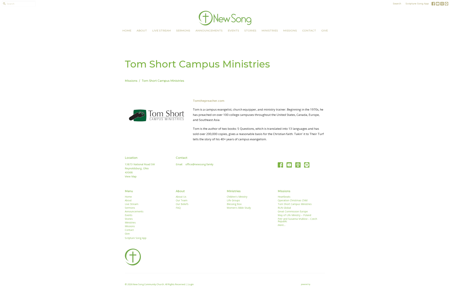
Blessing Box (234, 204)
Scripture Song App (417, 3)
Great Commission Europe (293, 211)
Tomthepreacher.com (208, 101)
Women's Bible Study (239, 207)
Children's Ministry (237, 196)
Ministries (270, 30)
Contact (309, 30)
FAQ (178, 207)
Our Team (181, 200)
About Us (181, 196)
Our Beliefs (182, 204)
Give (324, 30)
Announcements (209, 30)
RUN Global (284, 207)
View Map (131, 176)
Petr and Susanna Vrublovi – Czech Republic (297, 220)
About (142, 30)
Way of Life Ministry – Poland (294, 215)
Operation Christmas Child (292, 200)
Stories (250, 30)
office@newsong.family (199, 164)
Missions (290, 30)
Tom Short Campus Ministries (295, 204)
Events (233, 30)
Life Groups (233, 200)
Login (191, 284)
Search (397, 3)
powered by (311, 287)
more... (282, 225)
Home (126, 30)
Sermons (183, 30)
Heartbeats (284, 196)
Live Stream (161, 30)
